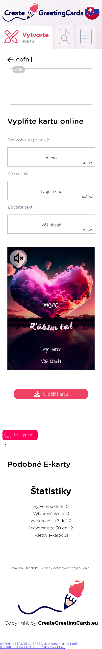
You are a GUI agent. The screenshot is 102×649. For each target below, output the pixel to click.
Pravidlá (17, 568)
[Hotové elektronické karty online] (86, 37)
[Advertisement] (51, 87)
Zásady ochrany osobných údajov (66, 568)
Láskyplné (23, 435)
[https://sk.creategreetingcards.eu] (42, 12)
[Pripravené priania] (64, 37)
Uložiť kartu (55, 394)
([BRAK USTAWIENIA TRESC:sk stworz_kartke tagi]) (39, 643)
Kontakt (32, 568)
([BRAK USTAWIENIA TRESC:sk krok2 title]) (32, 647)
